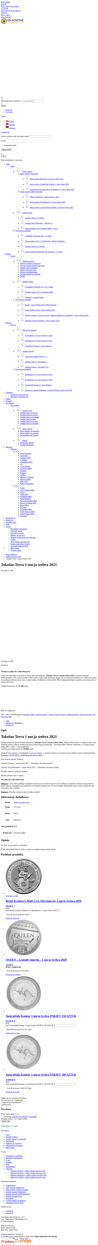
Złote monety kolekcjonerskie (31, 192)
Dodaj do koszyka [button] (12, 918)
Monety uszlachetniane (28, 272)
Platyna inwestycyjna (14, 1196)
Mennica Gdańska (27, 477)
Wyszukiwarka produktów (11, 101)
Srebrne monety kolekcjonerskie (32, 266)
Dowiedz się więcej (13, 974)
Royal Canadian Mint (28, 503)
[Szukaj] (2, 103)
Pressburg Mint (26, 497)
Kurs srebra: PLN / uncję (5, 4)
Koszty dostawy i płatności (16, 1139)
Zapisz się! (6, 1121)
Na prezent (10, 403)
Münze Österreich (27, 484)
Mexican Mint (25, 479)
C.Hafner (23, 460)
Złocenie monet (16, 531)
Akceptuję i (20, 1117)
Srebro (8, 254)
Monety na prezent (18, 535)
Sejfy (8, 525)
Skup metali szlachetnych (20, 542)
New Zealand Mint (27, 490)
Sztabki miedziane (27, 445)
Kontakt (9, 1162)
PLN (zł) (9, 112)
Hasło (3, 141)
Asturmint (24, 456)
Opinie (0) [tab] (10, 725)
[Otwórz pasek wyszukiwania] (2, 99)
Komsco (23, 473)
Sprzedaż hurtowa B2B (19, 546)
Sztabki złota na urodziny (29, 424)
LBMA (23, 475)
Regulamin (10, 1141)
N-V (17, 486)
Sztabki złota (10, 1185)
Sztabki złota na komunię (29, 417)
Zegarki (9, 401)
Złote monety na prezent (29, 433)
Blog (7, 1164)
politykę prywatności (20, 1117)
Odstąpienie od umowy (14, 1145)
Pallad (8, 399)
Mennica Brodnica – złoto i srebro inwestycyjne (29, 1175)
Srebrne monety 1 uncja (44, 715)
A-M (17, 451)
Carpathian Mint (26, 462)
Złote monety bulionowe (29, 174)
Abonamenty (11, 1167)
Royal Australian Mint (28, 501)
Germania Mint (26, 469)
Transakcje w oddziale (14, 1156)
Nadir (22, 488)
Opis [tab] (7, 721)
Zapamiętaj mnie (9, 145)
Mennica (9, 447)
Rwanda (23, 507)
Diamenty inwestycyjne (19, 395)
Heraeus (23, 471)
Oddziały (9, 1169)
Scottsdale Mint (26, 509)
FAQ (8, 1135)
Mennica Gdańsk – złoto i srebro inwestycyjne (28, 1177)
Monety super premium (29, 268)
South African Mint (27, 512)
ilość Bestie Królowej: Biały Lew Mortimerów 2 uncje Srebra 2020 (31, 910)
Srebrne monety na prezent (30, 274)
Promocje (9, 520)
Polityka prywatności (14, 1143)
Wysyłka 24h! (11, 522)
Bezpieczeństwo (12, 1137)
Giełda (13, 540)
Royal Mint (24, 505)
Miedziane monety (27, 443)
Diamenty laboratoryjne (19, 397)
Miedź (22, 276)
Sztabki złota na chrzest (29, 415)
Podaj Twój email (7, 1114)
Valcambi (23, 516)
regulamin (33, 1117)
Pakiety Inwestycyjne (28, 270)
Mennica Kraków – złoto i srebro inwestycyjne (28, 1173)
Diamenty (9, 392)
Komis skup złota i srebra (20, 544)
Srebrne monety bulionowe (30, 263)
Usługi (8, 527)
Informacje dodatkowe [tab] (14, 723)
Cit (21, 464)
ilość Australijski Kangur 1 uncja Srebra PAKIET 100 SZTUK (29, 1084)
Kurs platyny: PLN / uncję (11, 13)
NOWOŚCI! (10, 518)
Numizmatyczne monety (29, 435)
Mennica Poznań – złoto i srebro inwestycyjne (28, 1171)
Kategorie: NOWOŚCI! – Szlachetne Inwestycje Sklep (21, 755)
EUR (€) (9, 110)
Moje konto (10, 1148)
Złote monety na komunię (29, 431)
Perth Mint (24, 494)
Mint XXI (24, 481)
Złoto (8, 164)
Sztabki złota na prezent (29, 421)
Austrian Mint (25, 458)
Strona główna (11, 554)
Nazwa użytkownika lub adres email (14, 136)
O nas (8, 1160)
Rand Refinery (25, 499)
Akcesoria (9, 1198)
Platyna (8, 323)
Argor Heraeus (25, 453)
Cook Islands (25, 466)
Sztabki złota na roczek (29, 413)
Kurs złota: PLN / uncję (10, 8)
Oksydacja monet (17, 533)
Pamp (22, 492)
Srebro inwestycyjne (13, 557)
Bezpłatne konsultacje (19, 529)
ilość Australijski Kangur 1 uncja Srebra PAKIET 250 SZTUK (29, 1025)
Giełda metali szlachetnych (16, 1201)
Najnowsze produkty (23, 231)
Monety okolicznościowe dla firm (23, 537)
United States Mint (27, 514)
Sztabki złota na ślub (28, 419)
